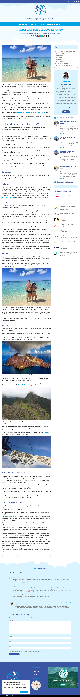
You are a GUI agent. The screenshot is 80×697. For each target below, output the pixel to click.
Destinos (24, 24)
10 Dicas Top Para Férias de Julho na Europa (68, 137)
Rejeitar (16, 691)
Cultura (60, 57)
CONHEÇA (63, 684)
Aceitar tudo (24, 691)
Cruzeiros (33, 24)
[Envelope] (78, 1)
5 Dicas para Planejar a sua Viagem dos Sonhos (67, 151)
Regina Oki (17, 602)
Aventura (60, 61)
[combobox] (63, 2)
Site (10, 646)
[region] (16, 687)
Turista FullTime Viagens (53, 24)
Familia (60, 59)
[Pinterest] (76, 1)
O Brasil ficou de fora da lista (65, 65)
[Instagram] (72, 1)
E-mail (11, 641)
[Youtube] (74, 1)
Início (19, 24)
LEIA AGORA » (62, 133)
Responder (14, 598)
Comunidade (61, 53)
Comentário (12, 620)
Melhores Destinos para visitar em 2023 (66, 51)
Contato (42, 24)
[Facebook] (70, 1)
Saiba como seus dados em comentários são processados (44, 657)
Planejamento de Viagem (34, 33)
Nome (11, 636)
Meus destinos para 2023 (62, 63)
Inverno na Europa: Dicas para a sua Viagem (68, 122)
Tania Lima (15, 577)
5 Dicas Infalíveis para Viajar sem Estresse (69, 167)
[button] (31, 36)
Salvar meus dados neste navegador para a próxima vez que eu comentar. (27, 651)
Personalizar (8, 691)
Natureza (60, 55)
